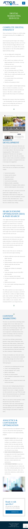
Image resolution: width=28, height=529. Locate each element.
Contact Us (15, 511)
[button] (23, 3)
